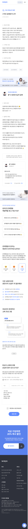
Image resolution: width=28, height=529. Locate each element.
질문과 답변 (19, 472)
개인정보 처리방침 (20, 480)
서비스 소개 (19, 470)
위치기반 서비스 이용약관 (21, 483)
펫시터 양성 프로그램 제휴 (7, 470)
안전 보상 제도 (19, 486)
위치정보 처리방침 (20, 488)
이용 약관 (18, 478)
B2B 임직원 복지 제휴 (6, 472)
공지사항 (3, 478)
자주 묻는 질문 (19, 475)
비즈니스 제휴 (4, 475)
